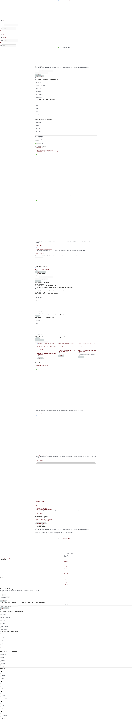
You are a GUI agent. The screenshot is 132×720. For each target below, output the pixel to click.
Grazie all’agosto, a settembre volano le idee (45, 150)
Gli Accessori (66, 561)
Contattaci (66, 584)
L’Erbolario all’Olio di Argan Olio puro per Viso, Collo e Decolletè (66, 351)
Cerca (1, 28)
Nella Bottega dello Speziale (41, 501)
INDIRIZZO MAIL (3, 597)
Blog (66, 582)
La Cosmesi (42, 349)
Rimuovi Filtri (39, 76)
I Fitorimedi (66, 563)
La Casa (66, 566)
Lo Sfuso (66, 573)
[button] (66, 16)
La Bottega (66, 579)
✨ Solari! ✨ (66, 575)
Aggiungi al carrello (40, 272)
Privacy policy (66, 586)
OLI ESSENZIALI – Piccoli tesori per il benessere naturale (47, 151)
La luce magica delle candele (42, 148)
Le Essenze (66, 571)
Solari (81, 346)
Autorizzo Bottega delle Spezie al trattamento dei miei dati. (11, 599)
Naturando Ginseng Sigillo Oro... (43, 269)
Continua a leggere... (40, 197)
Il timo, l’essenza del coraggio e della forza (44, 249)
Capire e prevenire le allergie (41, 239)
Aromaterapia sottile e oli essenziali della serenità (45, 193)
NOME (1, 595)
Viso (40, 350)
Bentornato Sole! (40, 147)
